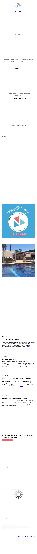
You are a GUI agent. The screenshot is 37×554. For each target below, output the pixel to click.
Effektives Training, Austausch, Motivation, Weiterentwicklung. (18, 94)
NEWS (4, 136)
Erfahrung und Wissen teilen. (18, 125)
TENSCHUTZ (33, 537)
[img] (18, 5)
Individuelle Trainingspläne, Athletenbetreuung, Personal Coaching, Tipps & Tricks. (18, 60)
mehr (28, 346)
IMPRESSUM (22, 537)
